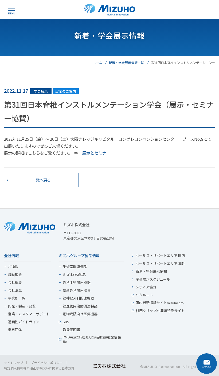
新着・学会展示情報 (151, 271)
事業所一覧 (16, 298)
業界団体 (15, 330)
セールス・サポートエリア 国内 (160, 255)
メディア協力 (146, 287)
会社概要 (15, 282)
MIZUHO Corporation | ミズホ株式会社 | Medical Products (109, 9)
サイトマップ (13, 362)
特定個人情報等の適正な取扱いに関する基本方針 (39, 368)
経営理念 (15, 275)
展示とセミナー (96, 153)
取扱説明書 (71, 330)
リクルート (144, 295)
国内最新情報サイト (159, 303)
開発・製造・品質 (22, 306)
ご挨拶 (13, 267)
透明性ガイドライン (23, 322)
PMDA (92, 339)
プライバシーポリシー (47, 362)
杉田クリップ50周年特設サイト (160, 311)
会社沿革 (15, 290)
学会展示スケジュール (153, 279)
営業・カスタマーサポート (29, 314)
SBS (66, 322)
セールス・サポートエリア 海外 (160, 263)
